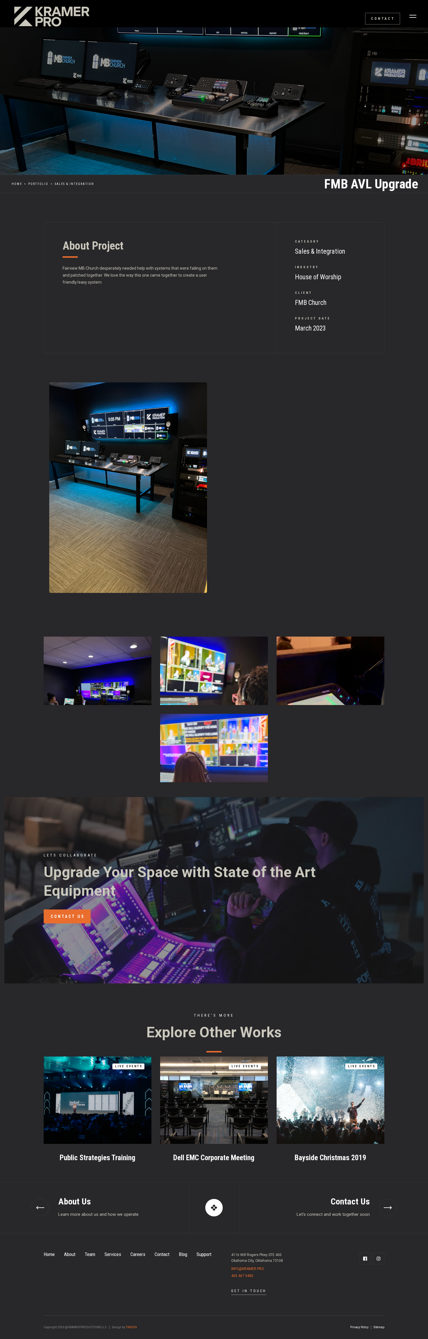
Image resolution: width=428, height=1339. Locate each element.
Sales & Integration (74, 184)
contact (383, 19)
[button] (413, 16)
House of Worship (318, 277)
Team (90, 1254)
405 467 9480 (242, 1276)
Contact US (68, 916)
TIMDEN (131, 1327)
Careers (137, 1254)
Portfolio (38, 184)
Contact (162, 1254)
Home (17, 184)
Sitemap (379, 1327)
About (69, 1254)
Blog (183, 1254)
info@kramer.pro (247, 1269)
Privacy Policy (359, 1327)
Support (204, 1254)
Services (113, 1254)
